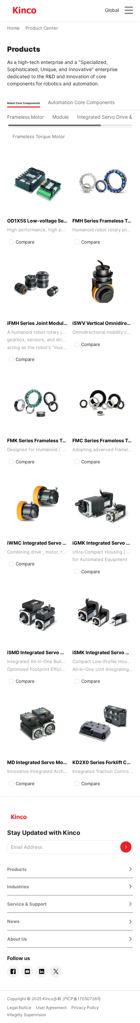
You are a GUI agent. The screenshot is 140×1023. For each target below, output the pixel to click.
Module (60, 117)
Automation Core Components (81, 102)
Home (13, 28)
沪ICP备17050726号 (82, 998)
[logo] (24, 10)
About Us (17, 939)
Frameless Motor (25, 117)
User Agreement (51, 1007)
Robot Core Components (23, 103)
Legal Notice (19, 1007)
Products (17, 869)
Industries (18, 886)
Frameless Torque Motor (39, 136)
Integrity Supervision (26, 1014)
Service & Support (27, 904)
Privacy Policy (85, 1007)
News (13, 921)
